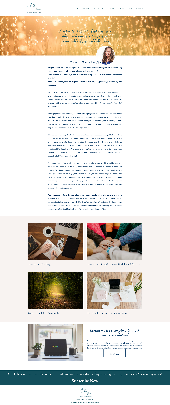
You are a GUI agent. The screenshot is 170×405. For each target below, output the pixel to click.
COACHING (85, 8)
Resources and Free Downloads (43, 313)
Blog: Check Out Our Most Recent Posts (107, 313)
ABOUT (112, 8)
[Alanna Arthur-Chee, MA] (85, 65)
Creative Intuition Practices (91, 205)
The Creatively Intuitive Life (89, 202)
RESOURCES (140, 8)
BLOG (130, 8)
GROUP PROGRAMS (99, 8)
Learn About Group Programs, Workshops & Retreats (113, 264)
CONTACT (121, 8)
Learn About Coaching (39, 264)
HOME (76, 8)
